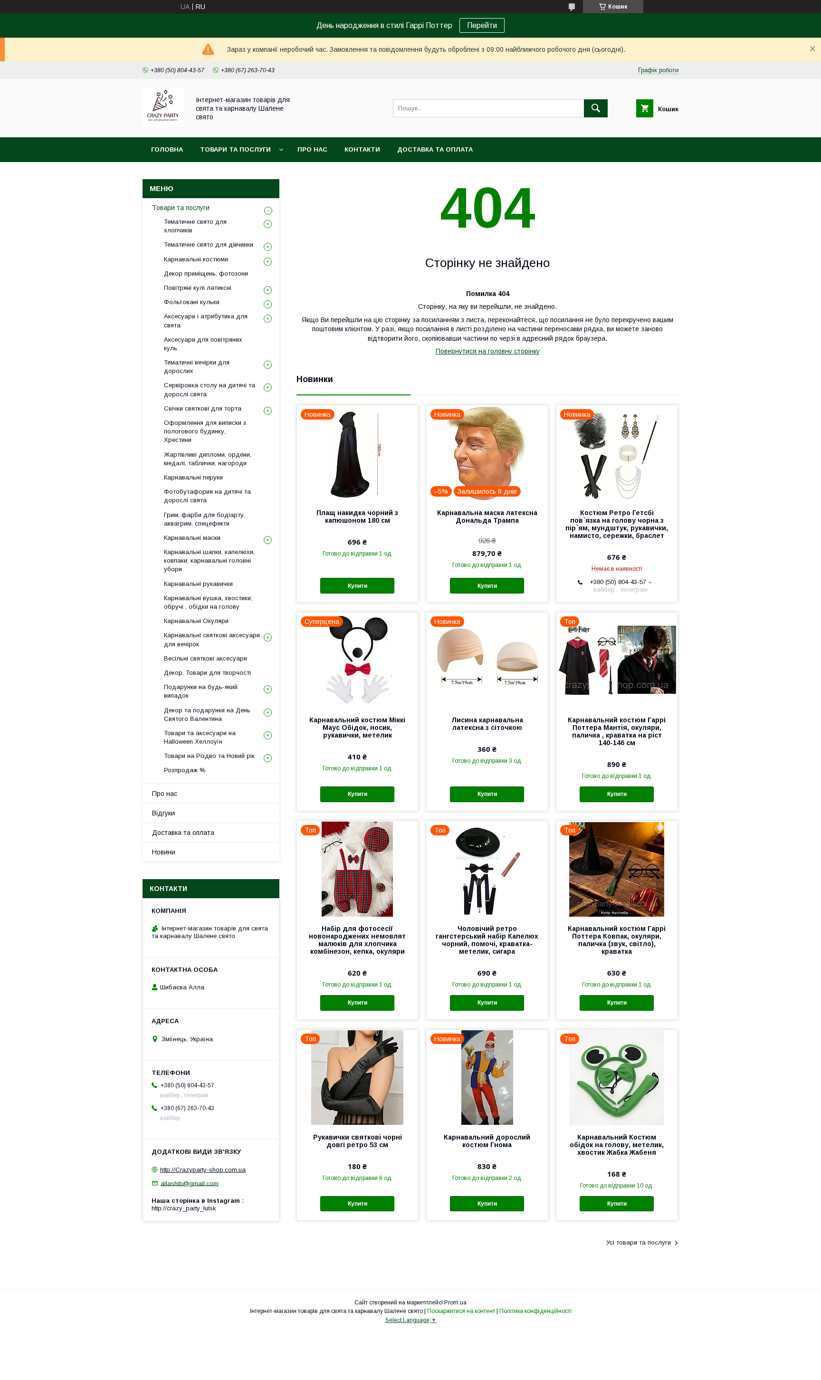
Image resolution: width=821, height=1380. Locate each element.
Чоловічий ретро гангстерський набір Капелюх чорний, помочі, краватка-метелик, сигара (487, 940)
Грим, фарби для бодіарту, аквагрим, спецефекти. (204, 519)
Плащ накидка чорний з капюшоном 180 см (357, 516)
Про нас (312, 149)
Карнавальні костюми (196, 259)
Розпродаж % (185, 770)
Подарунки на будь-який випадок (201, 691)
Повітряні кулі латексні (197, 287)
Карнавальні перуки (193, 477)
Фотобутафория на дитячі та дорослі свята (207, 496)
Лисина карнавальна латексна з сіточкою (487, 723)
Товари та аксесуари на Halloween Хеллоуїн (200, 737)
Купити (357, 586)
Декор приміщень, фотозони (206, 273)
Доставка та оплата (435, 149)
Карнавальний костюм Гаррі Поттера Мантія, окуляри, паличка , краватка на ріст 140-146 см (617, 731)
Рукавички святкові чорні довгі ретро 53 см (357, 1141)
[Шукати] (596, 108)
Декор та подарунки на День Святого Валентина (207, 714)
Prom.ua (455, 1302)
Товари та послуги (235, 149)
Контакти (362, 149)
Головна (167, 149)
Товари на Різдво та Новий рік (209, 755)
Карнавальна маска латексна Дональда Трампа (487, 516)
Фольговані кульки (192, 302)
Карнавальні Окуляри (196, 620)
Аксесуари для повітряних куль (203, 344)
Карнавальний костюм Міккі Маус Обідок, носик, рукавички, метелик (357, 727)
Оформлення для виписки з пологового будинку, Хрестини (205, 431)
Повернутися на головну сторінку (488, 351)
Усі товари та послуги (638, 1242)
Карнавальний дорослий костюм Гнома (487, 1141)
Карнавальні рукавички (198, 583)
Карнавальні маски (192, 537)
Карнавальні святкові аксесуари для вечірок (212, 639)
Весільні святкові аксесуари (205, 658)
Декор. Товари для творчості (207, 672)
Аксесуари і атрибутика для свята (206, 320)
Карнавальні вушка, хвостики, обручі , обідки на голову (208, 602)
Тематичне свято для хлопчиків (195, 226)
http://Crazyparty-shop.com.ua (203, 1169)
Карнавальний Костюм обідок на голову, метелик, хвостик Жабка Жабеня (617, 1144)
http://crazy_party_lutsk (184, 1208)
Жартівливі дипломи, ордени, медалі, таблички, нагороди (207, 459)
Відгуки (163, 813)
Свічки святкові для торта (202, 408)
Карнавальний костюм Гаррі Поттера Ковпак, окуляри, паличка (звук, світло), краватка (617, 940)
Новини (163, 852)
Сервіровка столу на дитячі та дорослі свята (209, 389)
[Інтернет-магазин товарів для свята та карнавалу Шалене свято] (163, 125)
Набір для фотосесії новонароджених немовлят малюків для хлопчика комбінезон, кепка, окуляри (357, 940)
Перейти (482, 25)
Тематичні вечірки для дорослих (196, 366)
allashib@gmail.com (190, 1183)
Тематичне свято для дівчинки (208, 244)
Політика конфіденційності (535, 1311)
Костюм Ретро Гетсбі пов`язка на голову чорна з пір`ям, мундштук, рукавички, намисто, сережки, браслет (616, 524)
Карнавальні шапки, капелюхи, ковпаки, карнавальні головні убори (209, 560)
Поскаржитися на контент (461, 1311)
